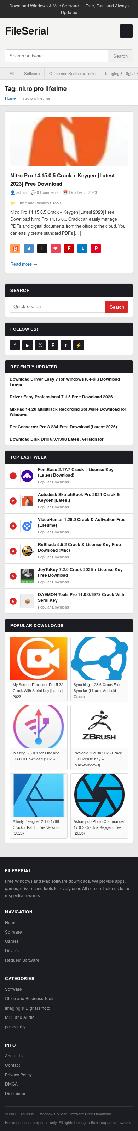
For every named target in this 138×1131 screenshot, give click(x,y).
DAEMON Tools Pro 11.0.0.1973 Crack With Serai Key (81, 597)
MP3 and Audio (20, 1017)
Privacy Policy (18, 1074)
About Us (14, 1055)
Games (12, 941)
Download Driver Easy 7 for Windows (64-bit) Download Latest (65, 382)
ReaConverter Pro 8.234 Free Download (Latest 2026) (63, 427)
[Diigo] (29, 248)
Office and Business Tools (72, 73)
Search (120, 56)
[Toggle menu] (126, 31)
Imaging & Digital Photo (27, 1008)
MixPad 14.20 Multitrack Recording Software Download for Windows (68, 411)
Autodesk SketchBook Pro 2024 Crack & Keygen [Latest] (79, 497)
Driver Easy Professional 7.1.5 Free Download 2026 (61, 397)
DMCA (11, 1084)
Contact (12, 1065)
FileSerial (26, 31)
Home (10, 98)
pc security (15, 1026)
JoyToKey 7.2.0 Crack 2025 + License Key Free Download (80, 572)
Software (32, 73)
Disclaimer (15, 1093)
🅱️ (15, 248)
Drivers (12, 950)
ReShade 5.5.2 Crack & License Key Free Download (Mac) (79, 547)
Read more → (24, 264)
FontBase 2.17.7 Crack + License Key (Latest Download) (76, 472)
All (12, 73)
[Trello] (82, 248)
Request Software (22, 960)
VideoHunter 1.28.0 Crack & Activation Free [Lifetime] (82, 522)
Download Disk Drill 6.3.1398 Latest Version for (57, 439)
